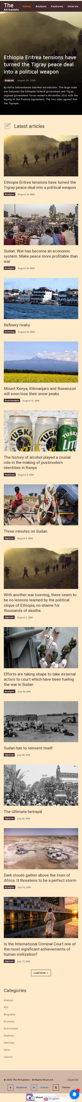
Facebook (21, 1087)
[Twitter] (56, 1087)
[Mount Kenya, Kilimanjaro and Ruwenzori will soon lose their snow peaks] (41, 362)
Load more (40, 973)
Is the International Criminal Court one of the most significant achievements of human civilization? (40, 949)
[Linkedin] (34, 1087)
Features (10, 474)
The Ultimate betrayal (23, 812)
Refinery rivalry (17, 325)
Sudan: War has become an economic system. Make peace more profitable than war (41, 256)
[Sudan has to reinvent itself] (41, 721)
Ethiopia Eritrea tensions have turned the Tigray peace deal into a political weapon (40, 64)
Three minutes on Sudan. (26, 531)
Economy (9, 331)
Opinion (9, 538)
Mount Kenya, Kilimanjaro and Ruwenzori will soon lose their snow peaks (40, 391)
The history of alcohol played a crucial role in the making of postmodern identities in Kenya (37, 462)
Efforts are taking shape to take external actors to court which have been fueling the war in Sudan (40, 679)
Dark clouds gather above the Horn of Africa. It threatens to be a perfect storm (40, 877)
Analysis (9, 80)
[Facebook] (10, 1087)
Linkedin (44, 1087)
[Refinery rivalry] (41, 298)
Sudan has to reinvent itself (28, 748)
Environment (12, 400)
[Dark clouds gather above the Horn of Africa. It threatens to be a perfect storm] (41, 848)
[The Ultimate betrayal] (41, 785)
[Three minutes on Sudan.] (41, 505)
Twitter (66, 1087)
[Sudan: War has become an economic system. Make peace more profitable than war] (41, 224)
